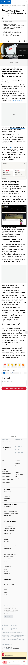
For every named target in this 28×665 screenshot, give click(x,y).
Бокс (5, 590)
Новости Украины (7, 493)
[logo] (8, 2)
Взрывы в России (7, 515)
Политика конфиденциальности (6, 476)
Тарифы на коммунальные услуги (11, 544)
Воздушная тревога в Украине (10, 511)
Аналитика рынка (7, 581)
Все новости (7, 489)
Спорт (5, 589)
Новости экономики (9, 538)
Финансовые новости (8, 543)
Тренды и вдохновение (9, 584)
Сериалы (5, 561)
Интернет (7, 5)
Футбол (5, 592)
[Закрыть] (25, 654)
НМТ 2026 (6, 571)
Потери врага (7, 517)
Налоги (5, 546)
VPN (24, 332)
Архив (16, 476)
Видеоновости (7, 496)
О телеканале (4, 467)
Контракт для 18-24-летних (9, 528)
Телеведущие (4, 469)
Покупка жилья (7, 582)
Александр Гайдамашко (9, 18)
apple (14, 625)
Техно (2, 5)
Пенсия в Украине (7, 548)
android (5, 625)
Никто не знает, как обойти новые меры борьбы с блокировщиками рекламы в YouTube (18, 5)
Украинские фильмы (8, 556)
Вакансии (17, 472)
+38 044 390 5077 (18, 441)
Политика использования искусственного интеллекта (7, 479)
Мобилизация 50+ (7, 524)
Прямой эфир (7, 494)
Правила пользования (6, 473)
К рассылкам (8, 616)
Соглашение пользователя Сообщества (20, 463)
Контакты (17, 470)
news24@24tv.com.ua (6, 441)
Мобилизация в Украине (10, 521)
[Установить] (14, 656)
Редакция (3, 462)
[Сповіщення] (26, 2)
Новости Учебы (7, 566)
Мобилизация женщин (8, 526)
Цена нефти (6, 539)
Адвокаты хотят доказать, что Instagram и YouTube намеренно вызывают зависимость (13, 129)
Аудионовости (7, 498)
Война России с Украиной (10, 504)
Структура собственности (20, 474)
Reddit (11, 147)
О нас (3, 460)
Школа (5, 569)
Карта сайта (17, 478)
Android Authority (17, 100)
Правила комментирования (20, 465)
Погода (5, 500)
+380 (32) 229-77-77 (9, 647)
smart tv (5, 629)
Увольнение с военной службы (10, 523)
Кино (5, 553)
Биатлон (5, 596)
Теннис (5, 594)
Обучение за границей (8, 575)
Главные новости (7, 491)
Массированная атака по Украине (11, 513)
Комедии (5, 560)
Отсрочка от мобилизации (9, 530)
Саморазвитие (7, 573)
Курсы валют (6, 541)
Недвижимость (7, 579)
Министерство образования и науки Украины (13, 567)
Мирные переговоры (8, 509)
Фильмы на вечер (7, 558)
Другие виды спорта (8, 597)
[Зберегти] (24, 41)
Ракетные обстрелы (8, 506)
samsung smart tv (14, 629)
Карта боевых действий (9, 508)
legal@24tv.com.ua (16, 648)
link (15, 446)
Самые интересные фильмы (10, 554)
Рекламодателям (5, 471)
